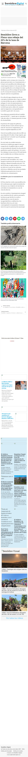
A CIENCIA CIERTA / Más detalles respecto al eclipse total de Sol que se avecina (7, 385)
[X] (6, 218)
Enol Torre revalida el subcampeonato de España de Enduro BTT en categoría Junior (7, 533)
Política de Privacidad (6, 751)
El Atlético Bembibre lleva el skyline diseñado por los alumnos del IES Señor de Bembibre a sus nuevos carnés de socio (6, 459)
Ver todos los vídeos (14, 618)
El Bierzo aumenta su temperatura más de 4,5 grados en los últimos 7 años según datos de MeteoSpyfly (7, 486)
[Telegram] (23, 218)
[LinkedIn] (10, 218)
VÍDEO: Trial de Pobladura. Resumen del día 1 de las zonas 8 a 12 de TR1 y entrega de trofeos (14, 590)
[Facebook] (2, 218)
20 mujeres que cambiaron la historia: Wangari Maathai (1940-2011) (7, 416)
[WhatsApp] (19, 218)
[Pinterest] (15, 218)
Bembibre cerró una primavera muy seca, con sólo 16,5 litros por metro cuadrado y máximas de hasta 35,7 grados (20, 491)
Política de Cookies (18, 751)
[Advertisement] (14, 682)
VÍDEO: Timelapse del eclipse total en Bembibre (14, 570)
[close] (3, 4)
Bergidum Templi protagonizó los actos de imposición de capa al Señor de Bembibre (20, 458)
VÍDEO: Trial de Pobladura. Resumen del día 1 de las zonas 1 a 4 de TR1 (14, 613)
